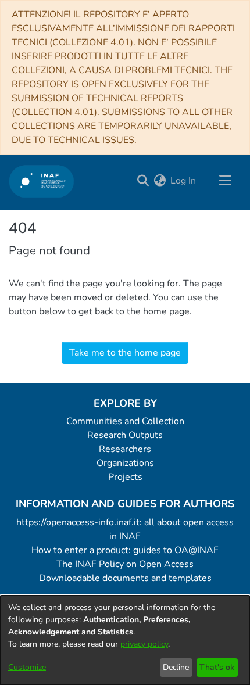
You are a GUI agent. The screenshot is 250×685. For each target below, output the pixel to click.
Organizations (125, 463)
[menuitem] (159, 181)
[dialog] (125, 640)
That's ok (216, 667)
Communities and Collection (125, 421)
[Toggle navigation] (225, 181)
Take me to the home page (125, 352)
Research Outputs (125, 435)
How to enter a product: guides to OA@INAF (125, 550)
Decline (176, 667)
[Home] (41, 181)
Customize (27, 667)
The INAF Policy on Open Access (125, 564)
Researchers (125, 449)
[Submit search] (142, 181)
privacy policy (144, 644)
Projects (125, 477)
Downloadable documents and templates (125, 578)
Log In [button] (183, 180)
